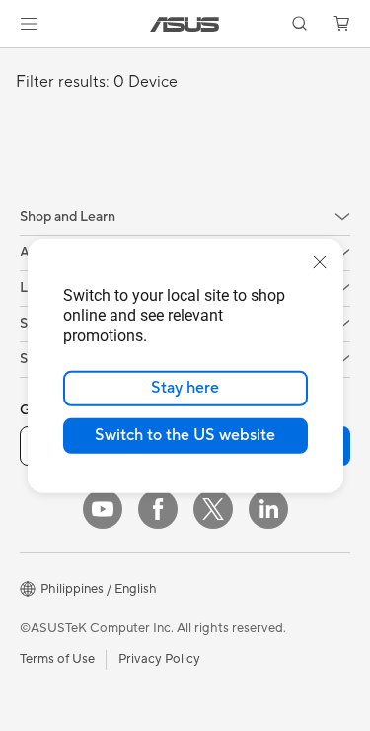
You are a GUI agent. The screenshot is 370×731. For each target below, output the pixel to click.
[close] (320, 261)
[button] (28, 24)
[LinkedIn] (268, 509)
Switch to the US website (185, 435)
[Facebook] (158, 509)
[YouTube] (102, 509)
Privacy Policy (159, 659)
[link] (185, 24)
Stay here (185, 388)
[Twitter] (213, 509)
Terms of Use (57, 659)
